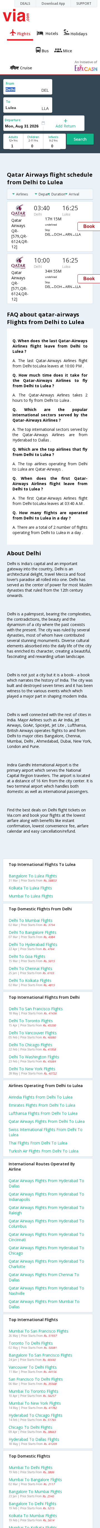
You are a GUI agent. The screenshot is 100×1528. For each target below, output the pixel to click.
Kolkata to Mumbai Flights (33, 1515)
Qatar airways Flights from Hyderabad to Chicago (46, 1250)
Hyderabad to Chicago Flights (35, 1415)
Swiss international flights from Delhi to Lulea (45, 1132)
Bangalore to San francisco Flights (40, 1355)
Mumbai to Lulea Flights (31, 896)
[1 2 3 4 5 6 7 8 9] (13, 146)
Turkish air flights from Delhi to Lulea (43, 1151)
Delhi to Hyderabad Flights (33, 944)
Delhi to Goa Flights (27, 956)
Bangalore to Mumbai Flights (35, 1491)
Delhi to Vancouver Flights (33, 1032)
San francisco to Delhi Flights (36, 1379)
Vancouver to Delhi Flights (33, 1367)
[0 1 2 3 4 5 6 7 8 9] (33, 146)
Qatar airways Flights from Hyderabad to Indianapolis (46, 1196)
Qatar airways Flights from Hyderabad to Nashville (46, 1290)
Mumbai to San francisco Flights (38, 1331)
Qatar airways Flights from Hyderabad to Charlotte (46, 1263)
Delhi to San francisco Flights (36, 1008)
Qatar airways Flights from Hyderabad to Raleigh (46, 1210)
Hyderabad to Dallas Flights (34, 1439)
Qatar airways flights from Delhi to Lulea (47, 1121)
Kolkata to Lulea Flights (30, 888)
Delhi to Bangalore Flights (32, 932)
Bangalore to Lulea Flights (33, 875)
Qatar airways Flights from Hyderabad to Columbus (46, 1223)
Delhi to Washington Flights (34, 1056)
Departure (13, 120)
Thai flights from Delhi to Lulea (38, 1143)
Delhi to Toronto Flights (31, 1020)
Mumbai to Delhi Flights (30, 1467)
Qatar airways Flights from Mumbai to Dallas (44, 1304)
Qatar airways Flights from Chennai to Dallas (44, 1277)
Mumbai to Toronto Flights (33, 1391)
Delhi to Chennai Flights (30, 968)
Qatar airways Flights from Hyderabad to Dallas (46, 1183)
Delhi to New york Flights (32, 1068)
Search (80, 139)
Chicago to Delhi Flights (30, 1427)
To (8, 101)
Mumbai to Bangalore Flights (35, 1479)
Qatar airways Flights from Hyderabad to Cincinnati (46, 1237)
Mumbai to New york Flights (35, 1403)
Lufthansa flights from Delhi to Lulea (43, 1113)
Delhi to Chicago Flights (30, 1044)
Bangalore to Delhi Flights (32, 1503)
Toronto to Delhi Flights (31, 1343)
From (10, 83)
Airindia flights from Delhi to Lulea (40, 1097)
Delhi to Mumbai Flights (30, 920)
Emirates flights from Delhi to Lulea (42, 1105)
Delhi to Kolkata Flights (30, 980)
